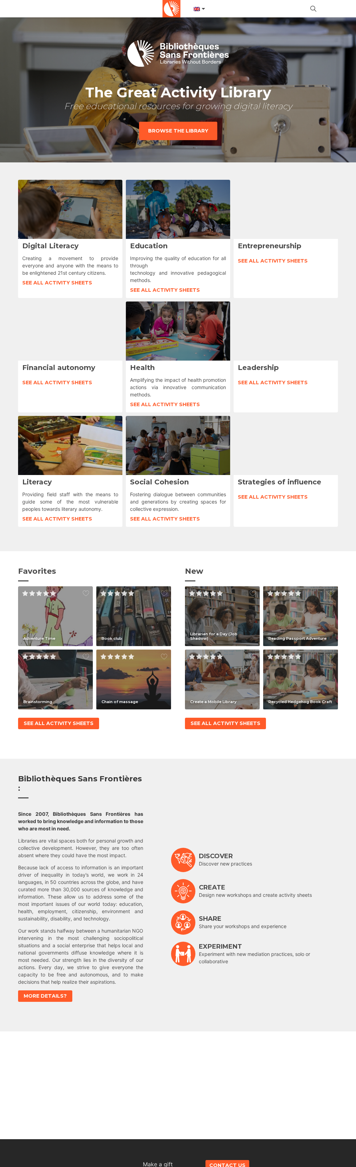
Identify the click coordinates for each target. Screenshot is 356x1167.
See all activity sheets (57, 283)
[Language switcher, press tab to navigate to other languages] (199, 9)
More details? (45, 996)
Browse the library (178, 131)
